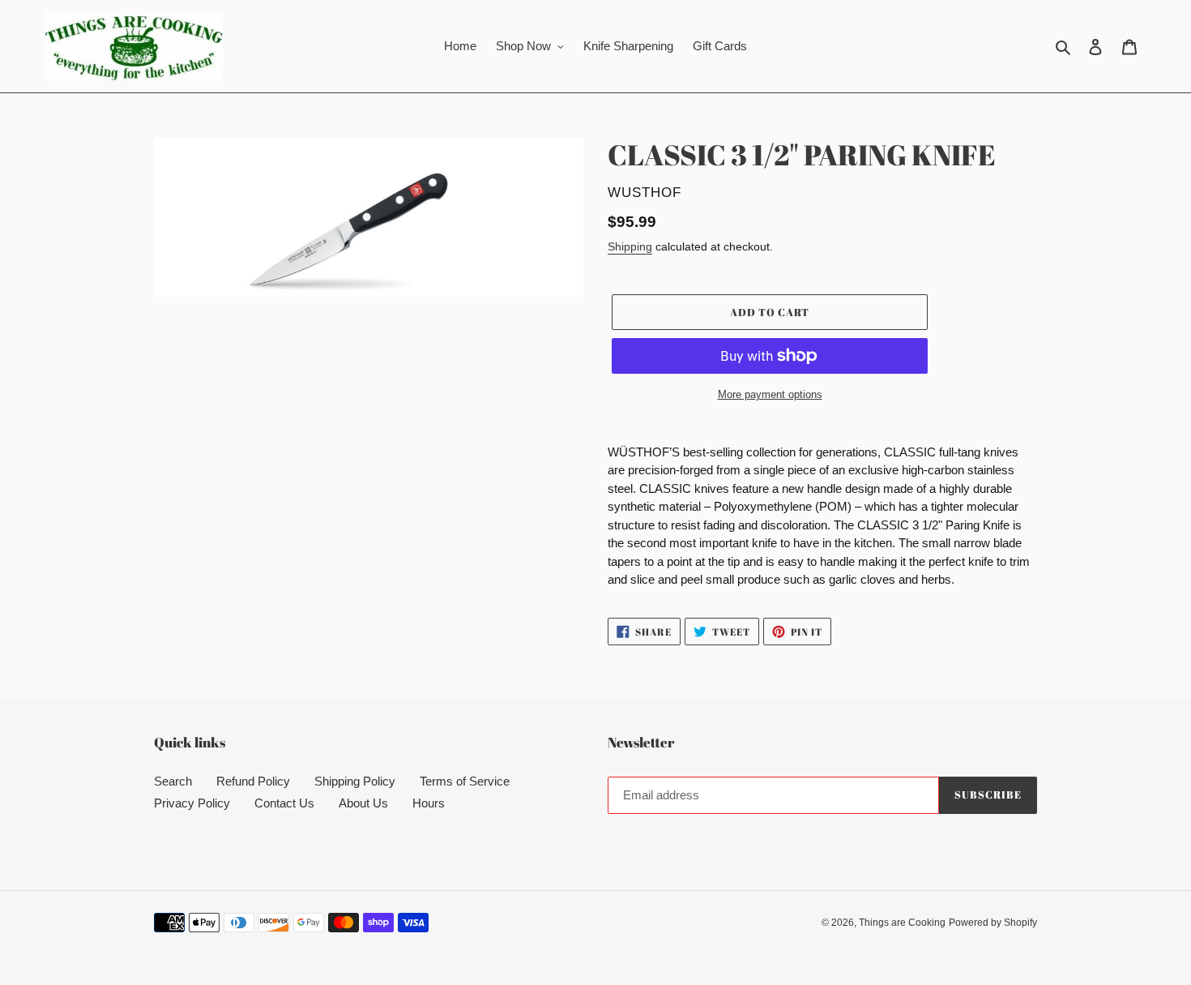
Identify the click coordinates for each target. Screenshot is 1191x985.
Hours (428, 803)
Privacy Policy (192, 803)
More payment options (770, 394)
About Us (363, 803)
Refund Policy (253, 781)
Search (173, 781)
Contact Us (284, 803)
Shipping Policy (354, 781)
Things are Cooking (902, 922)
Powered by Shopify (993, 922)
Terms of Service (465, 781)
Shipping (630, 246)
